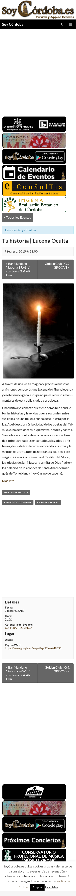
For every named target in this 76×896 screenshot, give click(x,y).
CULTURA (11, 627)
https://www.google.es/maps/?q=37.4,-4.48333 (33, 648)
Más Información (16, 492)
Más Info (8, 481)
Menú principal (71, 24)
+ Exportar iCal (48, 502)
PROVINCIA (25, 627)
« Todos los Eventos (17, 217)
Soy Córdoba (12, 24)
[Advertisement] (38, 71)
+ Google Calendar (18, 502)
